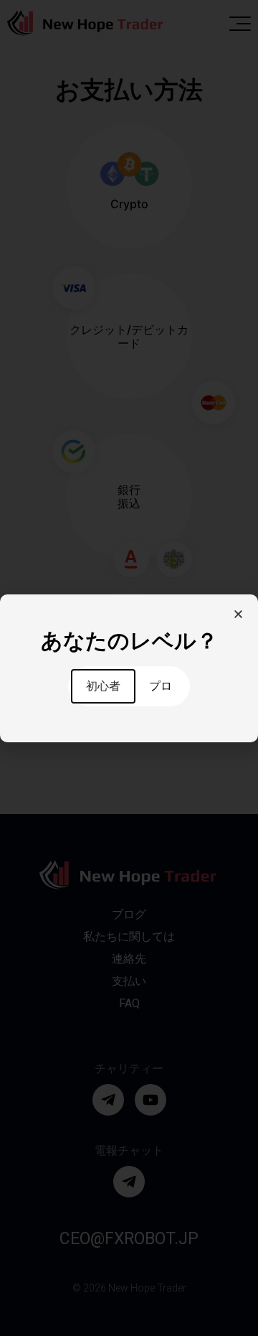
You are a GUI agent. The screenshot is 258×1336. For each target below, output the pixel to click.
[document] (129, 668)
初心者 (103, 686)
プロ (160, 686)
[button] (238, 614)
